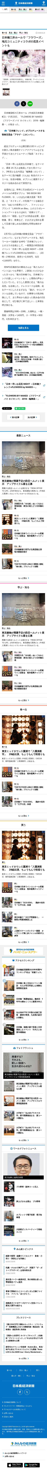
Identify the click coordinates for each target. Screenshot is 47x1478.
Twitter (27, 1392)
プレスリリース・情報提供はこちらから (18, 1406)
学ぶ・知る (23, 33)
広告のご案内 (8, 1417)
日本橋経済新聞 (23, 3)
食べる (13, 9)
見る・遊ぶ (23, 9)
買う (30, 9)
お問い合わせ (8, 1413)
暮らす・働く (40, 9)
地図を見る (23, 328)
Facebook (20, 1392)
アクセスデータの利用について (15, 1409)
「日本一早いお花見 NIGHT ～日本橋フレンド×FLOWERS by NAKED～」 (22, 385)
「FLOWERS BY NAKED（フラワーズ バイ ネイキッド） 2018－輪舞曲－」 (22, 397)
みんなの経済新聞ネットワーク (23, 1444)
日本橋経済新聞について (12, 1402)
